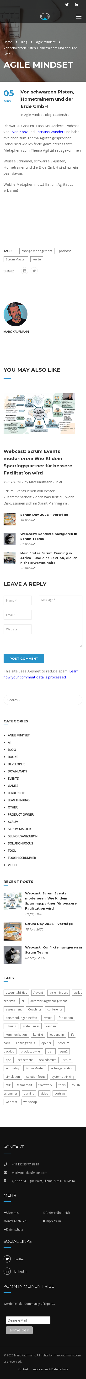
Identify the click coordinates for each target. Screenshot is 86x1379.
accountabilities (16, 993)
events (13, 778)
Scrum (13, 821)
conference (55, 1009)
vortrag (60, 1093)
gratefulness (31, 1026)
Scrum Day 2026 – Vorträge (44, 515)
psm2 (64, 1051)
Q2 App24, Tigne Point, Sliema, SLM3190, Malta (43, 1181)
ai (23, 1001)
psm (51, 1051)
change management (37, 251)
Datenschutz (14, 1229)
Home (8, 42)
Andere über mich (58, 1213)
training (29, 1093)
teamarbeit (24, 1085)
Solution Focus (20, 843)
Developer (16, 764)
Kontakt (23, 1369)
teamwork (45, 1085)
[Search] (76, 700)
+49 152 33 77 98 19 (25, 1164)
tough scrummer (22, 858)
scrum (67, 1060)
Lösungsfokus (25, 1043)
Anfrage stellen (16, 1221)
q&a (8, 1060)
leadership (56, 1035)
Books (13, 757)
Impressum (53, 1221)
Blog (24, 42)
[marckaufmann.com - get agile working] (44, 17)
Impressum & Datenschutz (50, 1369)
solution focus (35, 1077)
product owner (31, 1051)
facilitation (66, 1018)
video (44, 1093)
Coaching (34, 1009)
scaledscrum (47, 1060)
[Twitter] (34, 271)
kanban (51, 1026)
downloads (17, 771)
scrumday (12, 1068)
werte (36, 259)
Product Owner (21, 814)
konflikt (38, 1035)
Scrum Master (16, 259)
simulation (13, 1077)
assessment (14, 1009)
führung (11, 1026)
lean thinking (19, 800)
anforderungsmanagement (48, 1001)
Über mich (13, 1213)
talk (8, 1085)
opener (46, 1043)
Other (13, 807)
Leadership (61, 114)
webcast (11, 1102)
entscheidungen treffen (21, 1018)
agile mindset (45, 42)
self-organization (23, 836)
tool (12, 850)
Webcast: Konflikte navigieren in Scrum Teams (48, 536)
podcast (65, 251)
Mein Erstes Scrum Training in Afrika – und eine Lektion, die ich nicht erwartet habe (48, 558)
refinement (25, 1060)
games (13, 785)
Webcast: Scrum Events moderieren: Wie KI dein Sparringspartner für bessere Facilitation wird (38, 462)
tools (62, 1085)
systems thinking (63, 1077)
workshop (30, 1102)
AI (60, 482)
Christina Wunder (50, 131)
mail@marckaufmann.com (29, 1173)
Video (12, 865)
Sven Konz (19, 131)
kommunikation (16, 1035)
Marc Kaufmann (16, 331)
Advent (38, 993)
